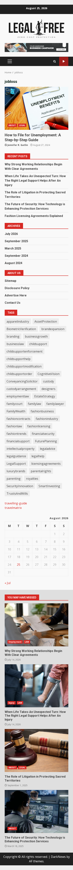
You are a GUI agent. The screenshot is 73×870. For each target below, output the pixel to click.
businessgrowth (36, 336)
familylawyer (55, 404)
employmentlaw (18, 396)
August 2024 (13, 263)
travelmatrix (13, 508)
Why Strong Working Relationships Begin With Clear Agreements (36, 624)
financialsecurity (43, 434)
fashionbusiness (42, 411)
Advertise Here (16, 295)
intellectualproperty (20, 449)
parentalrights (41, 471)
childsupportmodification (24, 366)
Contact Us (12, 302)
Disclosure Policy (17, 288)
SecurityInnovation (20, 486)
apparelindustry (18, 321)
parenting (14, 479)
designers (48, 389)
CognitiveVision (49, 374)
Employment (15, 642)
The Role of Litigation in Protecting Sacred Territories (36, 750)
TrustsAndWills (17, 493)
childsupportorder (19, 374)
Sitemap (10, 281)
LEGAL (22, 125)
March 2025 (13, 248)
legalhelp (37, 456)
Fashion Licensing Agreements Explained (34, 216)
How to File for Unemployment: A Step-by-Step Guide (36, 108)
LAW (27, 642)
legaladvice (47, 449)
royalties (32, 479)
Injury (12, 702)
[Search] (54, 61)
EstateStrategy (44, 396)
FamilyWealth (16, 411)
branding (13, 336)
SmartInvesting (49, 486)
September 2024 (16, 256)
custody (48, 381)
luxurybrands (16, 471)
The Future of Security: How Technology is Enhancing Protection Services (36, 811)
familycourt (14, 404)
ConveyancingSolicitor (22, 381)
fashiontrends (16, 434)
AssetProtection (45, 321)
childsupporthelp (19, 359)
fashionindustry (47, 419)
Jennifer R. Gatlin (17, 145)
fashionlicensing (38, 426)
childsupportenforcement (24, 351)
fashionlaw (14, 426)
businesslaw (15, 344)
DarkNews (58, 857)
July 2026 (11, 234)
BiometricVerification (21, 329)
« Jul (7, 583)
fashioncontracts (18, 419)
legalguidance (16, 456)
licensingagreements (46, 464)
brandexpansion (52, 329)
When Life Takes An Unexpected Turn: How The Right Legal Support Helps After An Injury (35, 180)
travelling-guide (16, 503)
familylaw (34, 404)
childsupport (38, 344)
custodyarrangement (21, 389)
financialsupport (18, 441)
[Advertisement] (36, 47)
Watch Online (63, 61)
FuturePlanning (46, 441)
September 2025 (16, 241)
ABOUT (12, 125)
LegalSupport (16, 464)
